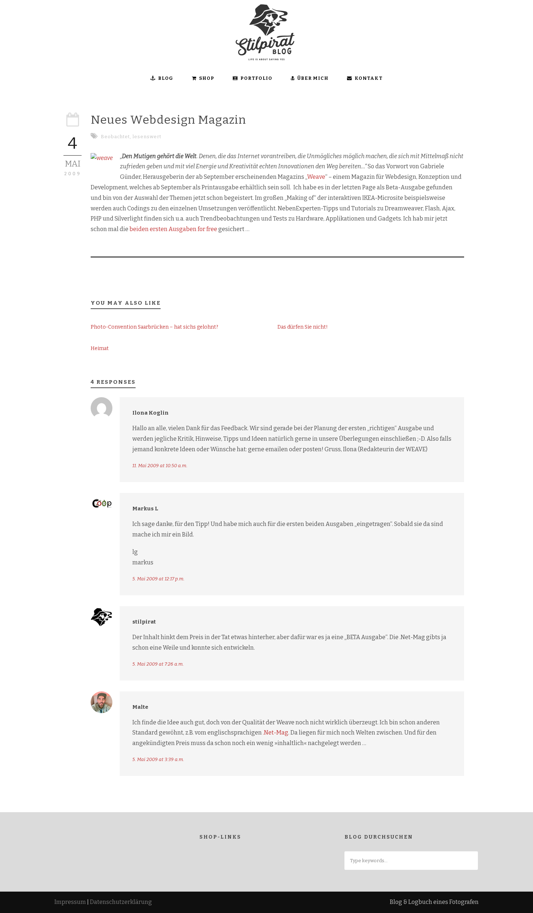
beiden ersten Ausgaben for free (172, 229)
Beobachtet (115, 136)
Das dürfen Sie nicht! (302, 327)
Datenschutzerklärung (121, 901)
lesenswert (147, 136)
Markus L (145, 508)
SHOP (206, 78)
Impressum (70, 901)
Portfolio (256, 78)
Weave (316, 176)
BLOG (165, 78)
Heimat (100, 348)
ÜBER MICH (313, 78)
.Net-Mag (275, 732)
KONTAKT (369, 78)
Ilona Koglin (150, 413)
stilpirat (144, 621)
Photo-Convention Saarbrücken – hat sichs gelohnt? (154, 327)
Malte (140, 707)
